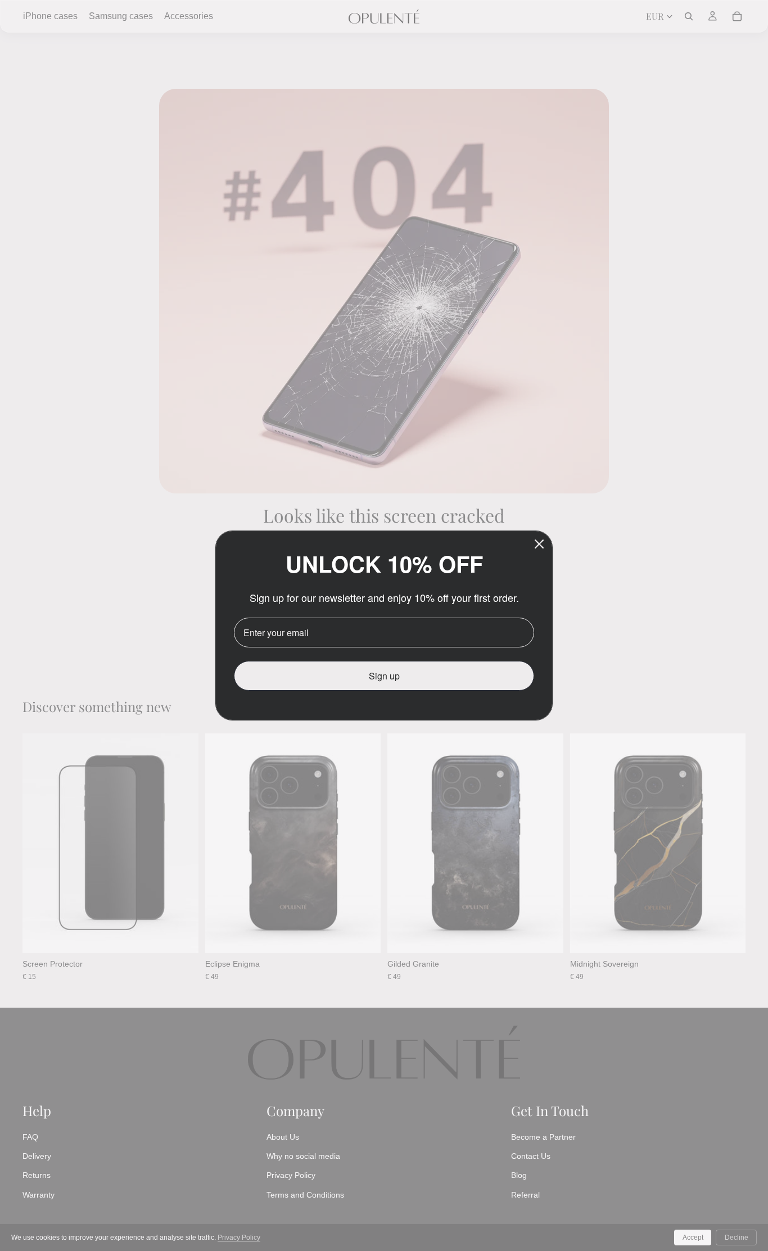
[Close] (539, 544)
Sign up (384, 675)
